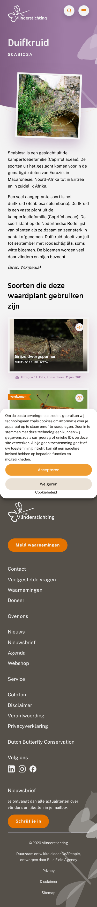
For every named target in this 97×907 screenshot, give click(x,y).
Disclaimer (48, 881)
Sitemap (48, 893)
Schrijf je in (28, 821)
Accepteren (48, 470)
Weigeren (48, 484)
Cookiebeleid (46, 492)
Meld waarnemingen (38, 545)
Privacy (48, 871)
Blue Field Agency (62, 860)
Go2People (71, 854)
